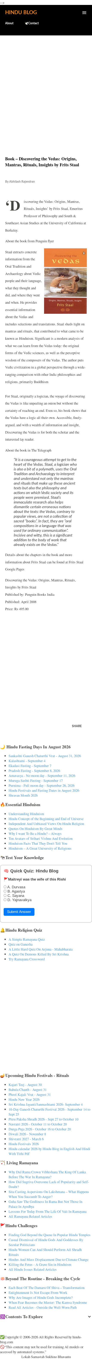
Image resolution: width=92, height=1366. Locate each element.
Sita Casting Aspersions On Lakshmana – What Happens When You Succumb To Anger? (49, 1194)
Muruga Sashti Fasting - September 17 (36, 780)
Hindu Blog (21, 12)
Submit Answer (19, 912)
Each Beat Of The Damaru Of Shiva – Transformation (47, 1287)
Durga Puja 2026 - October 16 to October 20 (40, 1128)
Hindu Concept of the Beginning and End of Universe (46, 818)
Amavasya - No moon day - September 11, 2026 (42, 775)
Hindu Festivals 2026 (24, 1143)
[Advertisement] (46, 86)
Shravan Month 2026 (23, 795)
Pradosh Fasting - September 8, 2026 (34, 770)
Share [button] (77, 726)
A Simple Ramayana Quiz (27, 939)
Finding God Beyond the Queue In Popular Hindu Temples (50, 1234)
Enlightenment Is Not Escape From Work (38, 1292)
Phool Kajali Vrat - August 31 (30, 1094)
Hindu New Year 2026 (24, 1099)
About (9, 23)
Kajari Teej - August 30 (25, 1084)
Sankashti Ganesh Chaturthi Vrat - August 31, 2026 (45, 755)
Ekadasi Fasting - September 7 (30, 765)
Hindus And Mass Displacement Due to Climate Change (48, 1259)
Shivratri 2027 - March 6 (26, 1138)
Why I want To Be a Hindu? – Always (35, 833)
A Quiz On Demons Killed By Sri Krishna (39, 954)
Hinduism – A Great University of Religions (40, 848)
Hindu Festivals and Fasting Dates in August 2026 (44, 790)
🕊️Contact (32, 23)
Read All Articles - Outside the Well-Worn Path (43, 1307)
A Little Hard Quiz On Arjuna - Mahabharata (41, 949)
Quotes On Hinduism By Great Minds (35, 828)
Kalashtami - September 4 (27, 760)
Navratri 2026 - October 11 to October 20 (38, 1124)
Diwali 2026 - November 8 (27, 1133)
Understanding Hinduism (26, 813)
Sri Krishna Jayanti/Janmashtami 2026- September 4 (46, 1104)
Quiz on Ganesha (21, 944)
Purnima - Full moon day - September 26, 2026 (41, 785)
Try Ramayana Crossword (27, 959)
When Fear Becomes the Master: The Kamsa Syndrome (48, 1302)
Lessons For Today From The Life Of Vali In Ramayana (47, 1211)
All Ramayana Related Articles (30, 1216)
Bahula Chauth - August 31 (28, 1089)
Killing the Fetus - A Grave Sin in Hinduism (40, 1264)
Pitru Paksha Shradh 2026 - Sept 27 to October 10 (43, 1119)
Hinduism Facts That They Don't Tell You (38, 843)
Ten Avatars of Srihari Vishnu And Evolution (41, 838)
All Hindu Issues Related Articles (33, 1269)
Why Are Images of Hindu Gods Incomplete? (41, 1297)
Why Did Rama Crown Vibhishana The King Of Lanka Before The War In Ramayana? (47, 1174)
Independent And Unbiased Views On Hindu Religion (46, 823)
